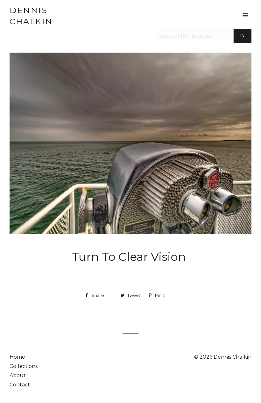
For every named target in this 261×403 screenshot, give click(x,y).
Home (17, 357)
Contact (20, 385)
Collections (24, 366)
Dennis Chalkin (31, 15)
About (18, 375)
